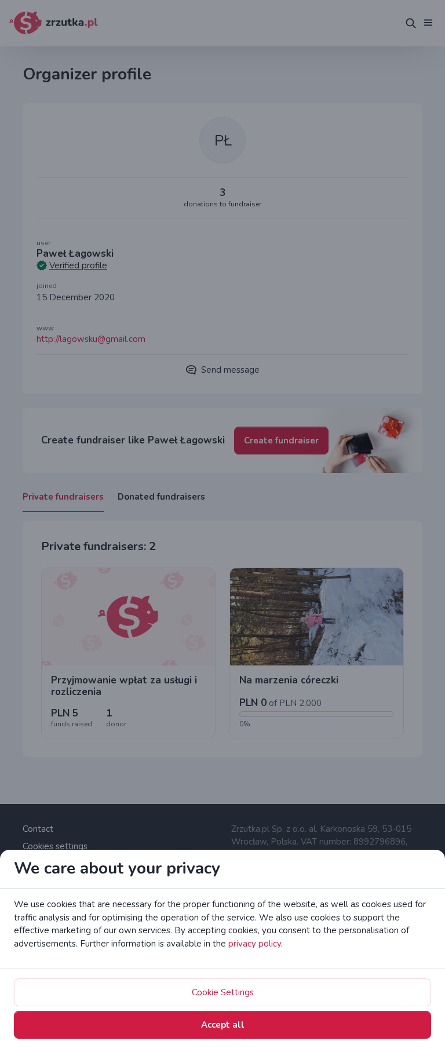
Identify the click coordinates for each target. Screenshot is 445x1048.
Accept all (223, 1025)
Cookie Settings (223, 992)
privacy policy (254, 943)
